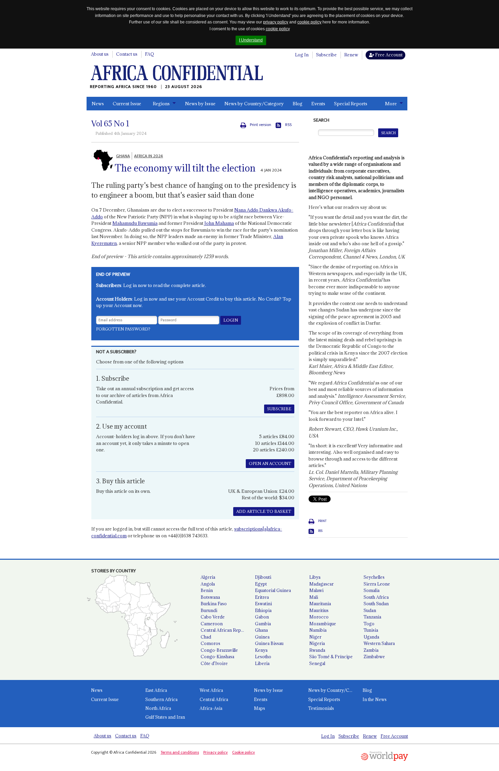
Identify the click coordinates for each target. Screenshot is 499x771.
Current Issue (127, 104)
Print (322, 521)
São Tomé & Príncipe (331, 656)
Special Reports (350, 104)
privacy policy (275, 22)
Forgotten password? (123, 328)
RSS (288, 125)
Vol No (110, 123)
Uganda (371, 637)
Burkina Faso (214, 603)
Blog (297, 104)
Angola (208, 584)
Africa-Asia (211, 708)
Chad (206, 637)
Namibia (318, 630)
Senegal (317, 663)
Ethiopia (263, 610)
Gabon (262, 617)
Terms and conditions (180, 752)
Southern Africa (161, 699)
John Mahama (219, 223)
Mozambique (322, 623)
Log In (302, 54)
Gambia (263, 623)
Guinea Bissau (269, 643)
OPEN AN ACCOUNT (270, 463)
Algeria (208, 577)
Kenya (261, 650)
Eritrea (262, 597)
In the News (375, 699)
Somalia (372, 590)
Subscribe (326, 54)
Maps (259, 708)
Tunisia (371, 630)
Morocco (319, 617)
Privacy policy (215, 752)
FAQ (149, 54)
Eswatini (263, 603)
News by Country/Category (254, 104)
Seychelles (374, 577)
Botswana (210, 597)
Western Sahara (379, 643)
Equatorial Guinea (273, 590)
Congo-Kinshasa (217, 656)
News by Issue (200, 104)
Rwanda (317, 650)
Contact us (126, 54)
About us (100, 54)
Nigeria (317, 643)
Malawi (316, 590)
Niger (315, 637)
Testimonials (321, 708)
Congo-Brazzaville (219, 650)
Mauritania (320, 603)
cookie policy (309, 22)
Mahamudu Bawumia (135, 223)
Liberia (262, 663)
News (98, 104)
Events (318, 104)
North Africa (158, 708)
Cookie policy (243, 752)
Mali (313, 597)
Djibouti (263, 577)
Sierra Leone (377, 584)
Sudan (370, 610)
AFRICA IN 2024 (148, 156)
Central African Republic (225, 630)
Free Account (388, 54)
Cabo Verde (213, 617)
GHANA (123, 156)
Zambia (371, 650)
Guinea (262, 637)
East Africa (156, 690)
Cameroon (212, 623)
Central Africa (214, 699)
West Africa (211, 690)
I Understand (251, 40)
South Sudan (376, 603)
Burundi (209, 610)
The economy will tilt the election (185, 168)
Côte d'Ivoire (214, 663)
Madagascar (321, 584)
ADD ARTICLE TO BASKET (263, 511)
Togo (369, 623)
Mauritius (319, 610)
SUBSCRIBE (279, 408)
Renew (351, 54)
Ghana (261, 630)
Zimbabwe (374, 656)
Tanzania (372, 617)
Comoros (210, 643)
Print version (260, 125)
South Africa (376, 597)
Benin (207, 590)
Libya (314, 577)
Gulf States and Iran (165, 717)
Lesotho (263, 656)
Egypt (261, 584)
